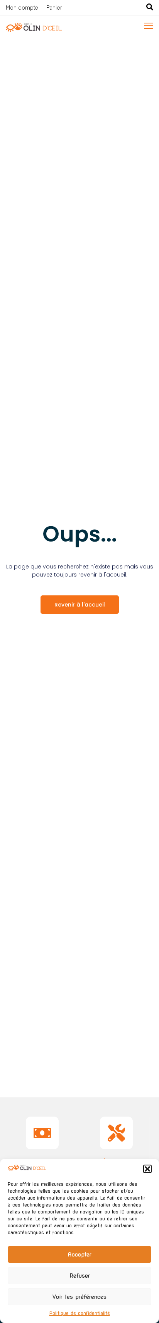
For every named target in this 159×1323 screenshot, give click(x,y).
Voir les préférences (79, 1296)
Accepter (79, 1254)
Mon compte (22, 7)
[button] (147, 1169)
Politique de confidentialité (79, 1313)
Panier (54, 7)
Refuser (79, 1275)
